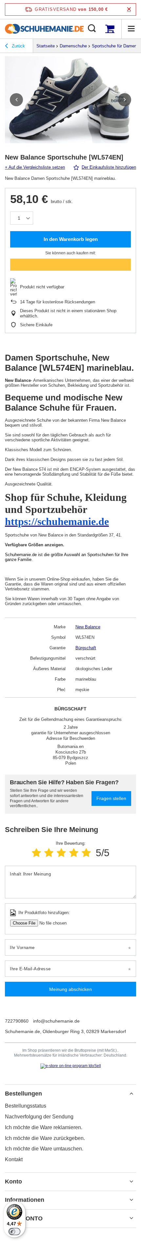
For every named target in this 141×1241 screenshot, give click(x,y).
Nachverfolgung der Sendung (39, 1116)
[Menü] (131, 29)
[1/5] (36, 852)
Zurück (17, 45)
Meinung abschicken (70, 989)
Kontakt (14, 1159)
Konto (13, 1181)
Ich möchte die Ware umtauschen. (44, 1148)
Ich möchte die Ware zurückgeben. (45, 1138)
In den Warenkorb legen (71, 239)
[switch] (14, 1231)
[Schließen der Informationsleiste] (129, 9)
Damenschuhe (73, 45)
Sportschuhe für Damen (114, 45)
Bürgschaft (85, 647)
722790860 (17, 1021)
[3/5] (61, 852)
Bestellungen (23, 1093)
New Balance (87, 626)
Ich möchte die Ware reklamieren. (43, 1127)
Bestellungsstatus (25, 1106)
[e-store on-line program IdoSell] (70, 1066)
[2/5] (48, 852)
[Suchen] (92, 29)
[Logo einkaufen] (44, 29)
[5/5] (86, 852)
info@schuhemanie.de (56, 1021)
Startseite (45, 45)
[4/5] (73, 852)
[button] (16, 99)
